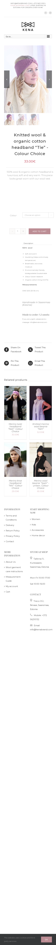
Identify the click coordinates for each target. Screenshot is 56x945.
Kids (34, 524)
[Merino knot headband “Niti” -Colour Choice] (15, 444)
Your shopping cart (20, 5)
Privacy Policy (13, 536)
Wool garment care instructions (14, 569)
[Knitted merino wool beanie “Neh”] (40, 388)
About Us (10, 562)
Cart (8, 591)
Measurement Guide (13, 579)
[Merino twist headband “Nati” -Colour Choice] (15, 388)
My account (12, 586)
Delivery (10, 525)
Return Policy (13, 530)
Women (36, 519)
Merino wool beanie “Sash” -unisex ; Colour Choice (40, 484)
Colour (13, 215)
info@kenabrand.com (41, 629)
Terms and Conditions (11, 517)
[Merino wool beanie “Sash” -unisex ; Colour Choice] (40, 444)
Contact (10, 541)
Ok (46, 939)
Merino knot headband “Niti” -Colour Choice (15, 484)
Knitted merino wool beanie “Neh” (40, 426)
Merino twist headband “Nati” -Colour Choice (15, 428)
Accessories (38, 530)
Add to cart (39, 231)
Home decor (38, 535)
